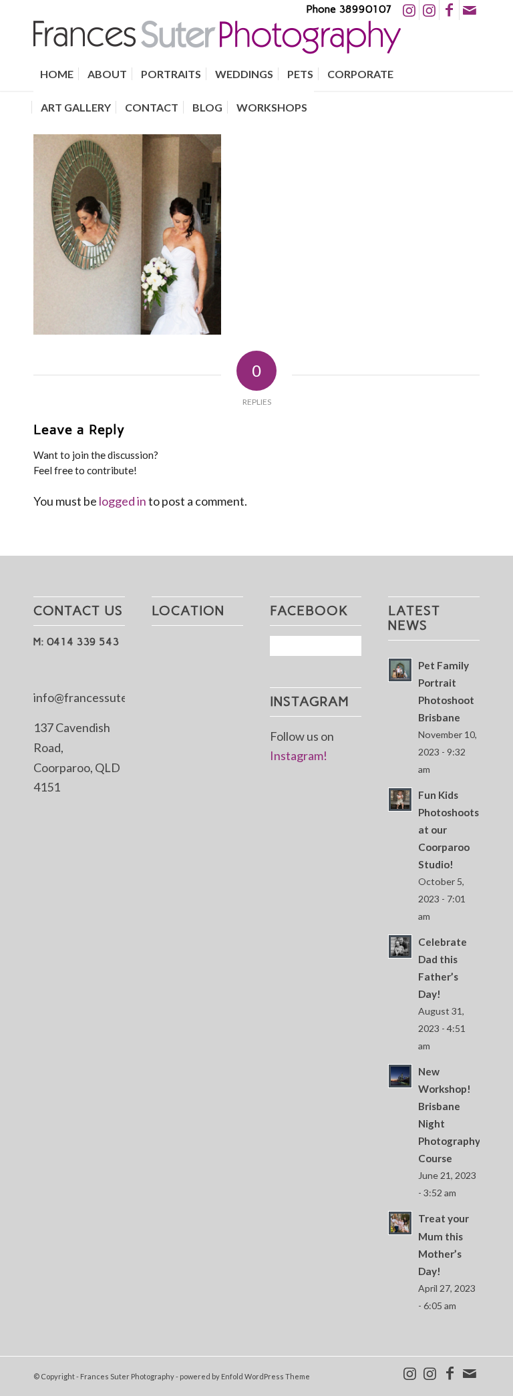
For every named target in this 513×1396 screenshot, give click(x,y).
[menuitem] (56, 74)
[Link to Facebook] (449, 10)
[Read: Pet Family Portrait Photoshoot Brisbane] (400, 670)
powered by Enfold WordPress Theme (245, 1376)
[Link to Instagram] (409, 10)
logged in (122, 501)
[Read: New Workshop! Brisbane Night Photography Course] (400, 1076)
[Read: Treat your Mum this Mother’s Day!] (400, 1223)
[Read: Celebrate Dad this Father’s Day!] (400, 946)
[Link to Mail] (470, 10)
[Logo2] (217, 38)
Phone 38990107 (349, 9)
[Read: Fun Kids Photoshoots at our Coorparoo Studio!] (400, 800)
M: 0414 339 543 (76, 641)
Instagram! (298, 755)
